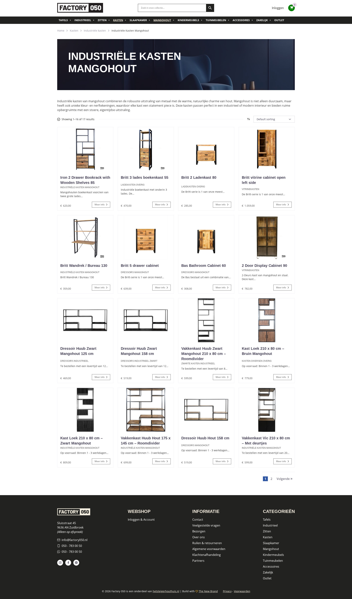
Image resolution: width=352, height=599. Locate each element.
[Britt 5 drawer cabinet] (146, 237)
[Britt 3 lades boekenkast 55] (146, 149)
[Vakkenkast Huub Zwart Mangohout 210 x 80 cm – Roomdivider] (206, 320)
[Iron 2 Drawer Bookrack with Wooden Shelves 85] (85, 149)
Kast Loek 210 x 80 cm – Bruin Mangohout (263, 351)
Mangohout (162, 20)
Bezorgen (198, 531)
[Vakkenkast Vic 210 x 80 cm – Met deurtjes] (267, 410)
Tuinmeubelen (216, 20)
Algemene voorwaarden (208, 549)
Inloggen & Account (141, 520)
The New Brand (208, 591)
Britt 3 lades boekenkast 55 (144, 177)
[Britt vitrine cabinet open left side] (267, 149)
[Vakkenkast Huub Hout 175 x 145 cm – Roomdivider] (146, 410)
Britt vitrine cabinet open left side (263, 180)
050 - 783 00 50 (72, 546)
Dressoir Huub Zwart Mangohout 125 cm (78, 351)
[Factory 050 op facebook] (68, 563)
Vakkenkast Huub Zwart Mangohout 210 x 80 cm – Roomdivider (203, 353)
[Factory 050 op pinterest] (76, 563)
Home (60, 30)
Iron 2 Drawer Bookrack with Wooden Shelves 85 (85, 180)
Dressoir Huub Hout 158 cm (205, 438)
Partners (198, 561)
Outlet (279, 20)
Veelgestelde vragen (206, 525)
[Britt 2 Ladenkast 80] (206, 149)
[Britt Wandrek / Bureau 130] (85, 237)
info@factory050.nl (74, 540)
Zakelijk (262, 20)
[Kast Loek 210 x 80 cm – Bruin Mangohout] (267, 320)
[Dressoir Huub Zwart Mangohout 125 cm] (85, 320)
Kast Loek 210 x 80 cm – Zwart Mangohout (81, 440)
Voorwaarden (242, 591)
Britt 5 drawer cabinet (140, 266)
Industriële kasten (95, 30)
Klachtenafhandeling (206, 555)
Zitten (102, 20)
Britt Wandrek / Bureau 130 (83, 266)
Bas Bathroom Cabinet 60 (203, 266)
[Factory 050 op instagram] (60, 563)
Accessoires (241, 20)
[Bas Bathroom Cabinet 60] (206, 237)
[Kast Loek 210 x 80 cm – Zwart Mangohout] (85, 410)
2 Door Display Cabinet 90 (264, 266)
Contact (197, 520)
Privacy (227, 591)
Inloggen (278, 8)
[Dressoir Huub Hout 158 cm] (206, 410)
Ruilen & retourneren (207, 543)
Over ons (198, 537)
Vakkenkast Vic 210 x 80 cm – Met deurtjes (266, 440)
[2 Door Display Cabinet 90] (267, 237)
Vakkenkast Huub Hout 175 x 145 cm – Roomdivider (145, 440)
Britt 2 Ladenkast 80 (198, 177)
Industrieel (82, 20)
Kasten (118, 20)
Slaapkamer (138, 20)
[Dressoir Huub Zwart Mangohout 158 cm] (146, 320)
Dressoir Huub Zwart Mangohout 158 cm (139, 351)
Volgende (283, 479)
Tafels (63, 20)
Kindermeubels (188, 20)
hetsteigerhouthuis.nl (166, 591)
